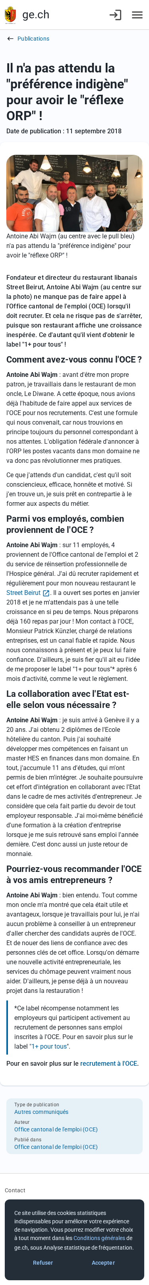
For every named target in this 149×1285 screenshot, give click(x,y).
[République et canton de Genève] (10, 15)
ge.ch (35, 14)
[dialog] (74, 1239)
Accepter (103, 1263)
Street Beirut (23, 593)
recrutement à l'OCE (108, 1063)
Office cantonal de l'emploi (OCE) (56, 1129)
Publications (33, 38)
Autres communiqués (41, 1112)
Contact (15, 1190)
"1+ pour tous (48, 1046)
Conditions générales (99, 1238)
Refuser (43, 1263)
